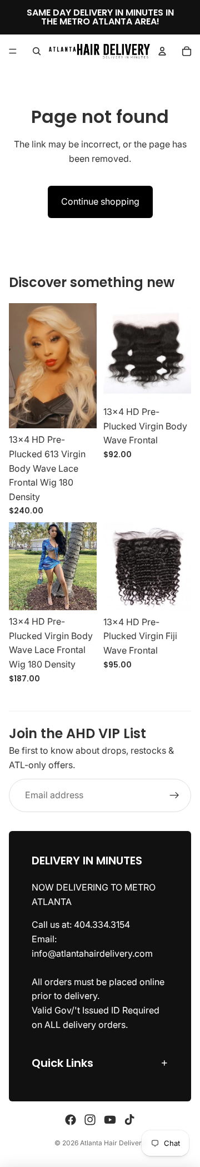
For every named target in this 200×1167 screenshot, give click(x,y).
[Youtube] (110, 1119)
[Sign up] (174, 795)
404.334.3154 (102, 925)
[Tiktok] (129, 1119)
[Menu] (13, 51)
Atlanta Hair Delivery (113, 1143)
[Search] (36, 51)
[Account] (162, 51)
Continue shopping (100, 201)
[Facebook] (70, 1119)
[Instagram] (90, 1119)
